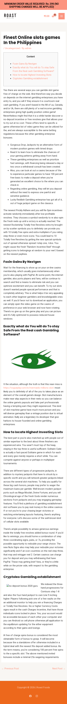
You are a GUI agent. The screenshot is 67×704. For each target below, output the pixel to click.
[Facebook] (30, 696)
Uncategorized (12, 48)
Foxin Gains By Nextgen (25, 63)
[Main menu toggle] (61, 16)
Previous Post (10, 668)
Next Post (58, 668)
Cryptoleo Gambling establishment (30, 78)
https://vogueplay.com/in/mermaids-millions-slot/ (28, 387)
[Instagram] (37, 696)
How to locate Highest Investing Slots (32, 74)
